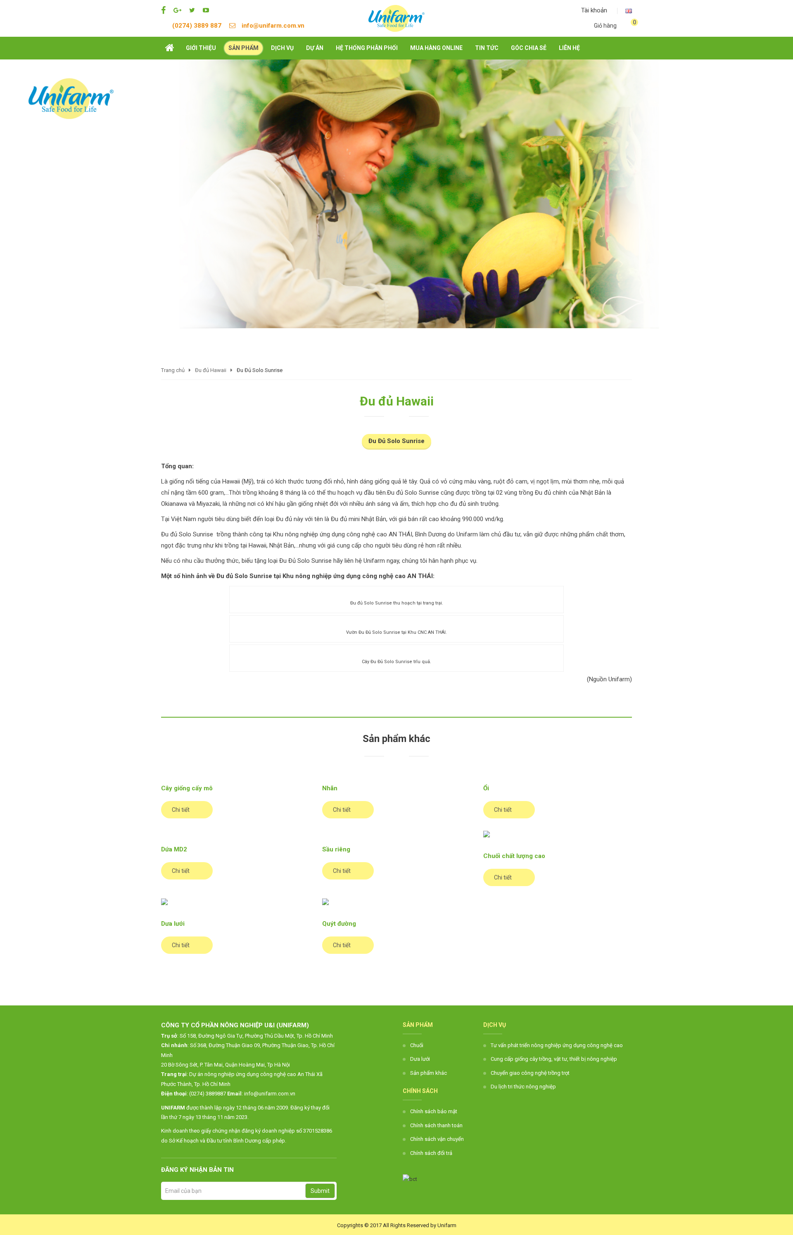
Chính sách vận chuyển (437, 1139)
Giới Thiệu (201, 48)
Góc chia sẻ (528, 48)
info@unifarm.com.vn (273, 25)
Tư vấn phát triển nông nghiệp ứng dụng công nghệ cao (557, 1045)
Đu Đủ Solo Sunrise (396, 441)
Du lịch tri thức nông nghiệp (523, 1086)
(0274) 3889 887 (196, 25)
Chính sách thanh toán (436, 1125)
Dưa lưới (420, 1059)
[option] (396, 193)
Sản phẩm (243, 48)
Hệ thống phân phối (367, 48)
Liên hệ (569, 48)
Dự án (314, 48)
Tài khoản (593, 10)
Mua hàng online (436, 48)
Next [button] (783, 210)
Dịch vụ (282, 48)
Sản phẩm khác (428, 1073)
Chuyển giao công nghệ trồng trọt (530, 1073)
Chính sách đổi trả (431, 1153)
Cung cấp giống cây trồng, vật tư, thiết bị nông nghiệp (554, 1059)
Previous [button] (10, 210)
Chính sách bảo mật (433, 1111)
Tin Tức (487, 48)
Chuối (416, 1045)
